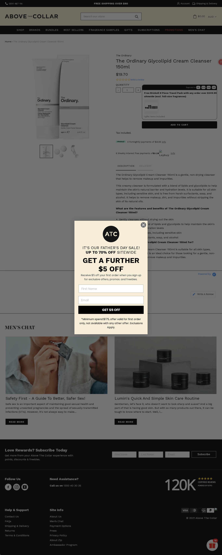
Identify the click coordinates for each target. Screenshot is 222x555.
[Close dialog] (143, 225)
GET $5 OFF (111, 310)
